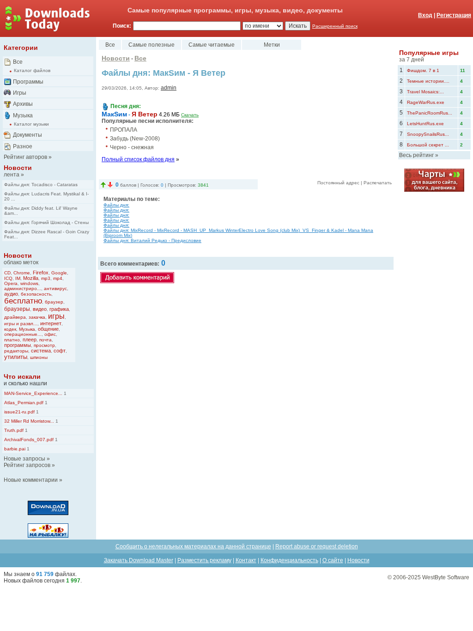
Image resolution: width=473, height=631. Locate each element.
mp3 (45, 278)
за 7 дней (411, 59)
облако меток (21, 262)
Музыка (23, 115)
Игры (19, 93)
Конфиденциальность (289, 560)
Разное (22, 146)
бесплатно (23, 301)
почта (45, 339)
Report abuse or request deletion (316, 546)
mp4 (57, 278)
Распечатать (378, 182)
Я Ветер (145, 114)
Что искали (22, 376)
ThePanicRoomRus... (429, 112)
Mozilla (30, 278)
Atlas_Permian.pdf (23, 402)
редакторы (16, 350)
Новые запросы (24, 458)
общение (48, 329)
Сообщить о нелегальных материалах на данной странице (193, 546)
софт (60, 350)
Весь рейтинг (416, 155)
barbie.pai (14, 448)
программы (17, 345)
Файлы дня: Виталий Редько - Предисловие (152, 240)
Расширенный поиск (335, 26)
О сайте (332, 560)
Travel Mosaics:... (425, 91)
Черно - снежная (132, 147)
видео (40, 309)
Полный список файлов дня (138, 159)
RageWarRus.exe (425, 102)
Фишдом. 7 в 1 (423, 70)
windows (29, 283)
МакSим (114, 114)
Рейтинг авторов (25, 157)
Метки (272, 45)
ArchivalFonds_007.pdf (29, 439)
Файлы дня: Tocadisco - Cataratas (41, 184)
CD (7, 272)
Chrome (21, 272)
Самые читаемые (211, 45)
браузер (54, 301)
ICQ (8, 278)
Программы (28, 82)
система (41, 350)
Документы (27, 135)
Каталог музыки (31, 124)
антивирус (55, 288)
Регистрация (454, 15)
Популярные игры (429, 52)
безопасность (36, 294)
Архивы (23, 104)
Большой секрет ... (428, 144)
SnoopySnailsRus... (428, 134)
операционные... (23, 334)
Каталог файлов (32, 70)
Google (59, 272)
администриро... (22, 288)
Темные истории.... (428, 81)
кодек (10, 329)
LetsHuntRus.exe (425, 123)
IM (17, 278)
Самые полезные (151, 45)
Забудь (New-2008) (135, 138)
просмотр (44, 345)
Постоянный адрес (338, 182)
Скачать (190, 114)
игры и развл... (20, 323)
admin (168, 88)
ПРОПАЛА (123, 130)
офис (50, 334)
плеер (29, 339)
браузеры (17, 309)
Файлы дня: (116, 204)
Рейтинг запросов (27, 465)
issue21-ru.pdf (19, 411)
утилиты (15, 356)
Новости (18, 167)
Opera (11, 283)
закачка (37, 317)
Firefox (41, 272)
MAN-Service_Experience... (33, 393)
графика (59, 309)
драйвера (15, 317)
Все (18, 62)
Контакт (246, 560)
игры (56, 316)
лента (11, 174)
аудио (11, 294)
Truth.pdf (14, 430)
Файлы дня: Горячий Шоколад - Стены (46, 222)
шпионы (39, 357)
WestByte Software (445, 577)
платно (12, 339)
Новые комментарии (31, 480)
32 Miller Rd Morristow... (29, 421)
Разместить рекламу (204, 560)
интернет (50, 323)
